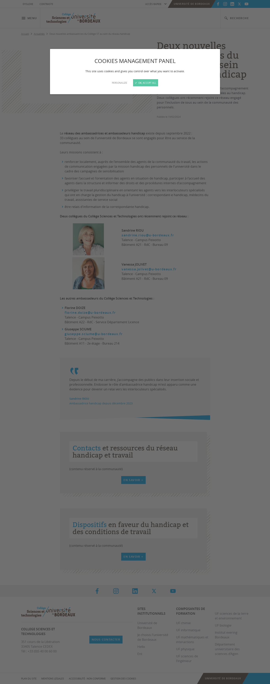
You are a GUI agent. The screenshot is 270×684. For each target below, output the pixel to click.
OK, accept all (147, 82)
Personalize (119, 82)
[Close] (135, 342)
